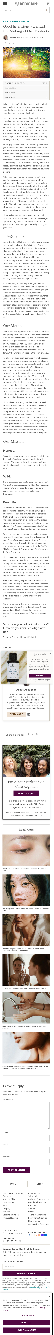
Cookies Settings (26, 1315)
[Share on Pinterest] (14, 44)
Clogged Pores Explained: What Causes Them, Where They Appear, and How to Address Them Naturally (25, 1067)
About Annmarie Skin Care (17, 21)
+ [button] (46, 97)
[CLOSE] (49, 1296)
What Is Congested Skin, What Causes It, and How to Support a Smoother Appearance (23, 949)
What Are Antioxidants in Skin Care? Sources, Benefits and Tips (24, 870)
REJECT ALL (26, 1323)
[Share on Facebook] (5, 44)
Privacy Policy (35, 1288)
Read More (16, 714)
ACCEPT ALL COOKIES (26, 1330)
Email (6, 1144)
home (12, 1184)
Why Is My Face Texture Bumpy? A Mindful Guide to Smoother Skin (25, 909)
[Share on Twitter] (9, 44)
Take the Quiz (26, 793)
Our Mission (10, 97)
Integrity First (10, 88)
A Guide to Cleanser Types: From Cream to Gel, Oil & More (24, 988)
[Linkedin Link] (28, 714)
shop (40, 1184)
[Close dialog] (51, 653)
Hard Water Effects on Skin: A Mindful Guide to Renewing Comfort (24, 1027)
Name (6, 1132)
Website (6, 1156)
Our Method (10, 93)
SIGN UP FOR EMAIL (26, 1273)
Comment (8, 1099)
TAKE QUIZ (40, 675)
